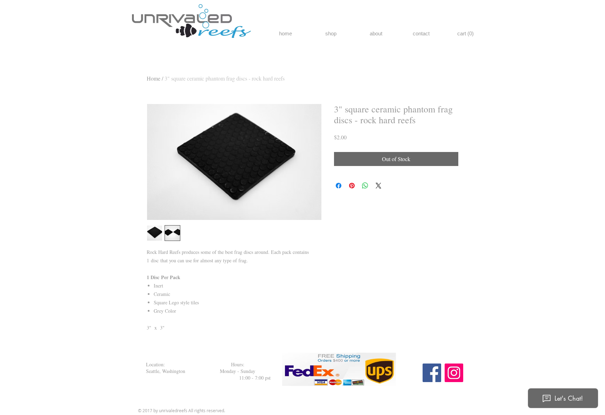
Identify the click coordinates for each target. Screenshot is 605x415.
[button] (465, 33)
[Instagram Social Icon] (454, 373)
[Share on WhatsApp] (365, 185)
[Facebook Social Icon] (432, 373)
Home (153, 78)
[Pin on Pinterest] (352, 185)
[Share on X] (378, 185)
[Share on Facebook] (338, 185)
